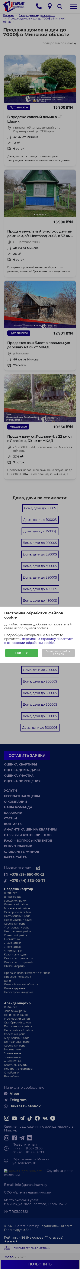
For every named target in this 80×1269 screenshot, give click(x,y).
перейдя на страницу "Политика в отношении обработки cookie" (38, 641)
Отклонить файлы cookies (58, 652)
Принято (21, 653)
